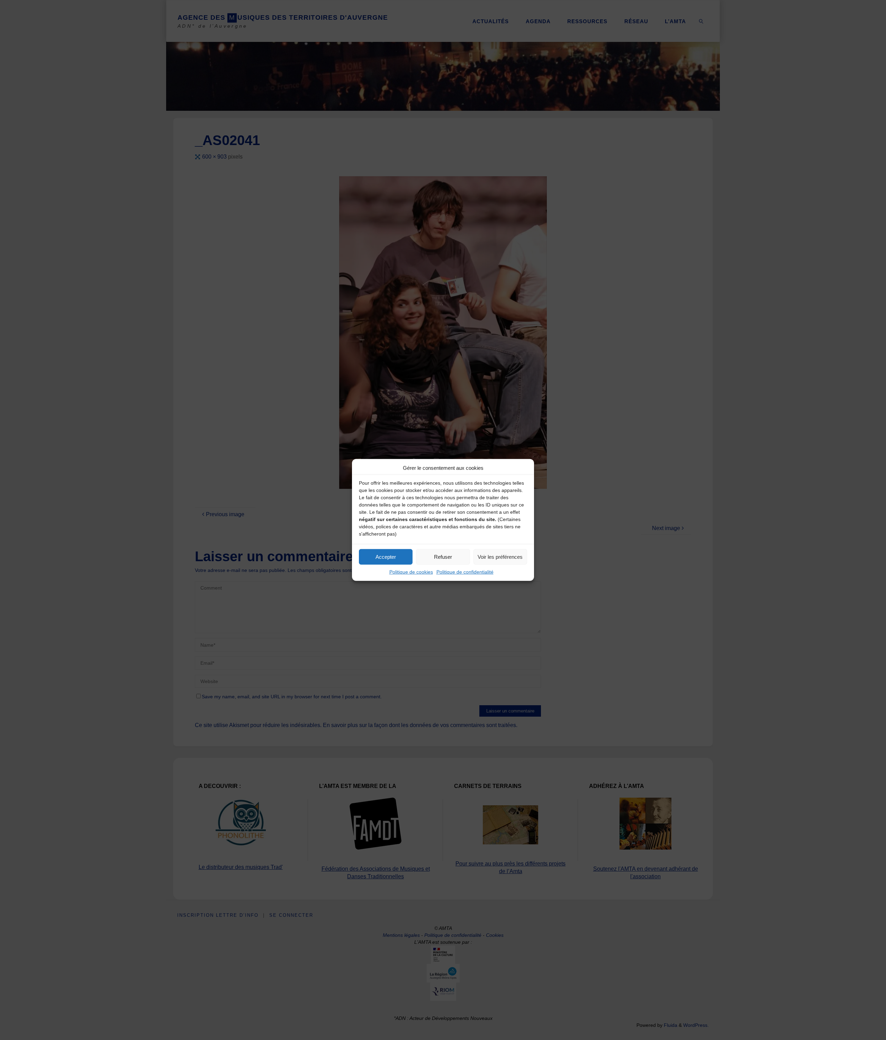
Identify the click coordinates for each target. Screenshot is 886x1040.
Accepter (386, 556)
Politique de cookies (411, 572)
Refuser (443, 556)
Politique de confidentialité (465, 572)
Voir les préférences (500, 556)
